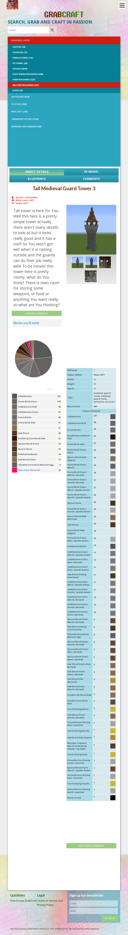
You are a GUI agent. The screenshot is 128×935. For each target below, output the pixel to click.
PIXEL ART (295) (19, 111)
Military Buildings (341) (25, 85)
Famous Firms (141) (22, 57)
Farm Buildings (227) (23, 79)
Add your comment (91, 846)
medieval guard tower (102, 397)
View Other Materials (29, 470)
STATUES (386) (19, 104)
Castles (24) (18, 46)
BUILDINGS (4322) (20, 40)
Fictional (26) (19, 63)
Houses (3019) (19, 68)
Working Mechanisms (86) (26, 126)
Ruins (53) (17, 90)
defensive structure (104, 401)
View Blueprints (37, 313)
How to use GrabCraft (23, 900)
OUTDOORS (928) (20, 96)
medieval (98, 393)
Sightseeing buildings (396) (27, 74)
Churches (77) (19, 52)
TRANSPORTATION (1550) (25, 119)
